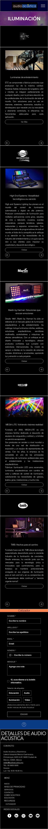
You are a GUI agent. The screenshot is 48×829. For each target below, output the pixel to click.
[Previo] (7, 143)
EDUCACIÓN (9, 798)
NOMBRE (11, 616)
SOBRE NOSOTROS (12, 795)
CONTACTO (8, 792)
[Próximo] (41, 143)
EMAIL (10, 639)
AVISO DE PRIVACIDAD (14, 786)
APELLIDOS (12, 627)
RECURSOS (10, 801)
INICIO (6, 784)
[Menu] (43, 5)
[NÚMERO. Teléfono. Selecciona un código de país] (11, 655)
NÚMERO (11, 650)
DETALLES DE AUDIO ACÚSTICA (23, 736)
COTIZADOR (11, 804)
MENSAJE (11, 662)
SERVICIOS (8, 790)
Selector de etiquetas (15, 688)
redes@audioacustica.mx (13, 762)
